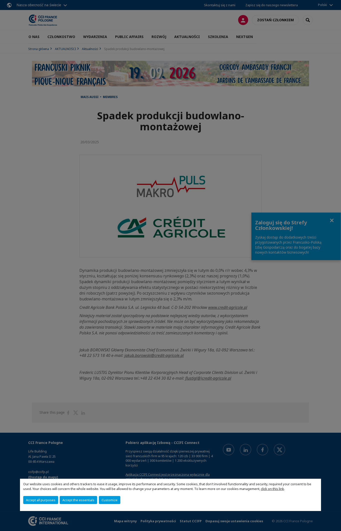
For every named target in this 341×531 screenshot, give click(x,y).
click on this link (272, 488)
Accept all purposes (40, 500)
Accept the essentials (78, 500)
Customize (110, 500)
